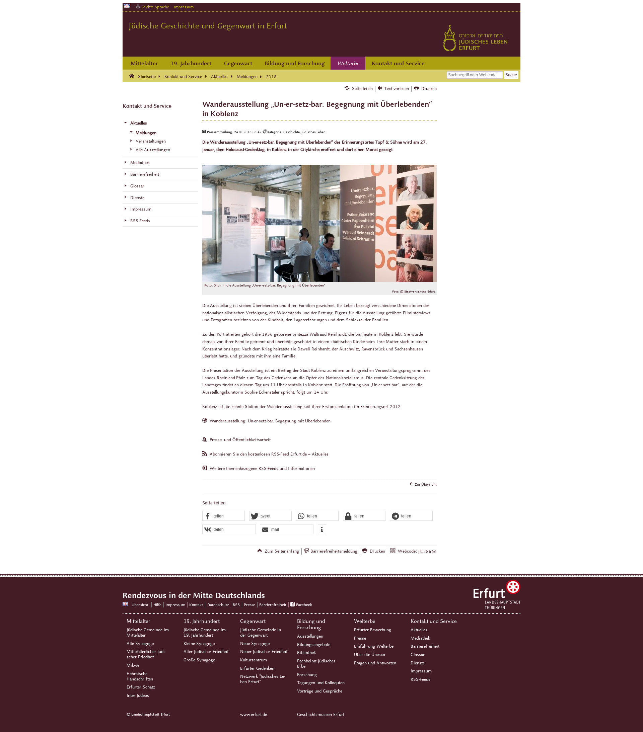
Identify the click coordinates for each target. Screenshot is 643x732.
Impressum (184, 6)
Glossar (418, 654)
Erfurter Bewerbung (372, 630)
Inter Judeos (138, 695)
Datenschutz (218, 604)
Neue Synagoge (255, 643)
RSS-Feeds (420, 679)
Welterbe (348, 63)
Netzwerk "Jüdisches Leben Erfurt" (262, 679)
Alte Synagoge (140, 643)
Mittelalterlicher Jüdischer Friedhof (146, 654)
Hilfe (157, 604)
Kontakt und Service (398, 63)
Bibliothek (306, 652)
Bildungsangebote (313, 644)
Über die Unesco (369, 654)
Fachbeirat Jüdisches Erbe (316, 663)
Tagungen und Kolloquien (321, 682)
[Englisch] (127, 6)
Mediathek (420, 638)
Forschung (307, 674)
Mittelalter (144, 63)
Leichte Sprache (155, 6)
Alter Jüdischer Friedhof (206, 651)
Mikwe (133, 665)
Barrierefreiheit (272, 604)
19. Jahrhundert (190, 63)
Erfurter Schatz (141, 687)
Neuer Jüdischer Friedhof (264, 651)
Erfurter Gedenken (257, 668)
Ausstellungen (310, 636)
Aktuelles (419, 630)
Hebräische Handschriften (140, 676)
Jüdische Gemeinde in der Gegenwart (260, 632)
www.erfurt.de (253, 714)
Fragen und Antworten (375, 663)
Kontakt (196, 604)
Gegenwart (238, 63)
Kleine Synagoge (199, 643)
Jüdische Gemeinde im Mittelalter (148, 632)
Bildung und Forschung (295, 63)
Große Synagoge (199, 660)
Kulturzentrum (253, 660)
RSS (236, 604)
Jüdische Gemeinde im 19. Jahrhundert (205, 632)
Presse (249, 604)
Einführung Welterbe (374, 646)
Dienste (418, 663)
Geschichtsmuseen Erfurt (320, 714)
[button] (224, 516)
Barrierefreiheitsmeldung (333, 551)
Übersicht (140, 604)
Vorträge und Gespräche (319, 691)
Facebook (304, 604)
